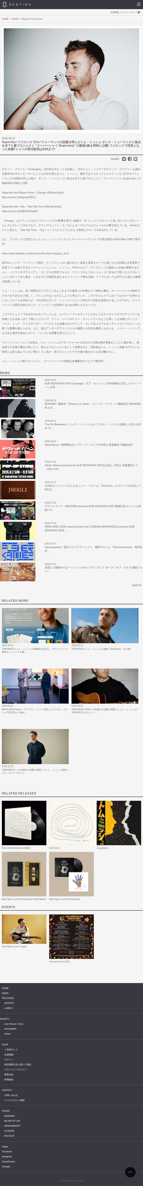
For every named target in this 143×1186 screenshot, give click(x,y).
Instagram (7, 1156)
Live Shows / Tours (13, 1024)
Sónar (7, 1034)
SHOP (5, 1044)
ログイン (124, 12)
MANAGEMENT (12, 1126)
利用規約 (8, 1079)
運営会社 (8, 1074)
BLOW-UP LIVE (12, 1121)
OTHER (6, 1111)
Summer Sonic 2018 (59, 961)
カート (134, 12)
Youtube (6, 1166)
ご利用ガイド (11, 1049)
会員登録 (114, 12)
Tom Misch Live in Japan (14, 946)
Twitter (5, 1146)
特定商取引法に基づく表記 (17, 1064)
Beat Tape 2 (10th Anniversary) (64, 899)
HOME (5, 19)
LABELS (8, 1008)
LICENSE (9, 1131)
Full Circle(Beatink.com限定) (16, 848)
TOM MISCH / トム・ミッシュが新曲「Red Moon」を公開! (101, 649)
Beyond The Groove (32, 19)
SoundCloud (8, 1161)
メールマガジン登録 (14, 1100)
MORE (135, 585)
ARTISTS (9, 1003)
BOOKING (9, 1116)
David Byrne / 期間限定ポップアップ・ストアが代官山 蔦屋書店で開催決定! (89, 444)
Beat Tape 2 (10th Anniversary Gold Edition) (24, 899)
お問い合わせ (11, 1095)
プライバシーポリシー (15, 1069)
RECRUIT (9, 1136)
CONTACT (7, 1090)
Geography (102, 848)
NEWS (15, 19)
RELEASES (8, 998)
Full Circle (54, 848)
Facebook (7, 1151)
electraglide (10, 1029)
